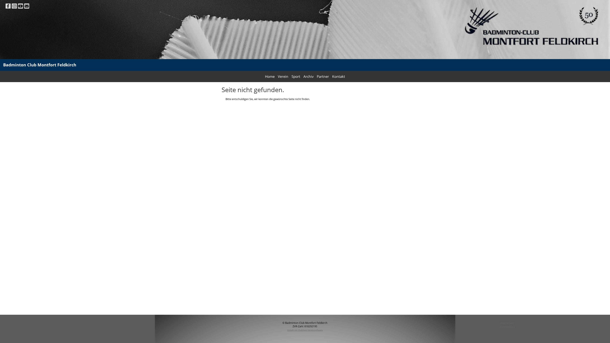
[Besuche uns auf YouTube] (20, 6)
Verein (283, 76)
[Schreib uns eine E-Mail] (26, 6)
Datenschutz (507, 326)
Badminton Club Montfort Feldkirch (39, 65)
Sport (295, 76)
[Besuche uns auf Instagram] (14, 6)
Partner (323, 76)
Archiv (308, 76)
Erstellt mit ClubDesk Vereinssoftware (305, 330)
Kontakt (338, 76)
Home (270, 76)
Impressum (507, 323)
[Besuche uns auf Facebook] (8, 6)
